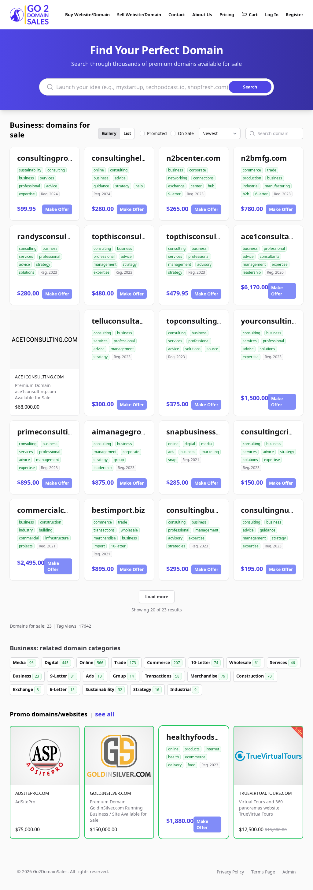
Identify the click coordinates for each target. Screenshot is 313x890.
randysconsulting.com (58, 236)
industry (26, 530)
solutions (26, 272)
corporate (197, 170)
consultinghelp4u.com (132, 158)
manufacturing (277, 186)
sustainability (30, 170)
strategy (122, 186)
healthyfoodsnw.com (204, 737)
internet (212, 749)
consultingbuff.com (202, 510)
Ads (94, 676)
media (206, 443)
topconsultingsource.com (212, 321)
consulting (56, 170)
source (212, 348)
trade (271, 170)
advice (51, 186)
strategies (176, 546)
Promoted (157, 133)
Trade (125, 662)
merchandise (105, 538)
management (105, 264)
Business (26, 676)
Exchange (26, 689)
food (191, 765)
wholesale (129, 530)
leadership (252, 272)
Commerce (163, 662)
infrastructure (57, 538)
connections (203, 178)
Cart (253, 14)
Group (123, 676)
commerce (252, 170)
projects (26, 546)
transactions (104, 530)
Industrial (183, 689)
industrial (251, 186)
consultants (269, 256)
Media (23, 662)
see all (104, 714)
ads (171, 451)
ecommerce (195, 757)
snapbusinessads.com (206, 431)
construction (50, 522)
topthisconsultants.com (135, 236)
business (26, 178)
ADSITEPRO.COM (32, 793)
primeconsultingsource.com (68, 431)
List (127, 133)
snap (172, 459)
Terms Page (263, 872)
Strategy (146, 689)
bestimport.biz (118, 510)
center (196, 186)
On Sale (186, 133)
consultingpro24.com (55, 158)
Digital (56, 662)
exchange (176, 186)
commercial (29, 538)
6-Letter (62, 689)
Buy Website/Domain (87, 14)
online (99, 170)
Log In (271, 14)
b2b (246, 194)
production (252, 178)
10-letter (118, 546)
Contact (176, 14)
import (99, 546)
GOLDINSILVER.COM (110, 793)
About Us (202, 14)
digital (190, 443)
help (139, 186)
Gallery (109, 133)
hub (211, 186)
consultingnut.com (275, 510)
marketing (210, 451)
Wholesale (244, 662)
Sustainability (104, 689)
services (47, 178)
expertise (27, 194)
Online (91, 662)
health (173, 757)
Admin (289, 872)
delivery (175, 765)
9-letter (174, 194)
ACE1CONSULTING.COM (39, 377)
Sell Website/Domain (139, 14)
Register (294, 14)
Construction (254, 676)
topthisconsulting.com (207, 236)
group (119, 459)
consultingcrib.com (276, 431)
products (192, 749)
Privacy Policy (230, 872)
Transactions (162, 676)
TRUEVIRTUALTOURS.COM (265, 793)
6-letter (261, 194)
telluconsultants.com (130, 321)
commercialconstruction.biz (68, 510)
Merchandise (207, 676)
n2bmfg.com (264, 158)
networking (177, 178)
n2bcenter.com (193, 158)
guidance (101, 186)
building (45, 530)
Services (282, 662)
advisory (204, 264)
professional (29, 186)
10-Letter (204, 662)
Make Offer (57, 209)
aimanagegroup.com (130, 431)
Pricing (226, 14)
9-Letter (62, 676)
